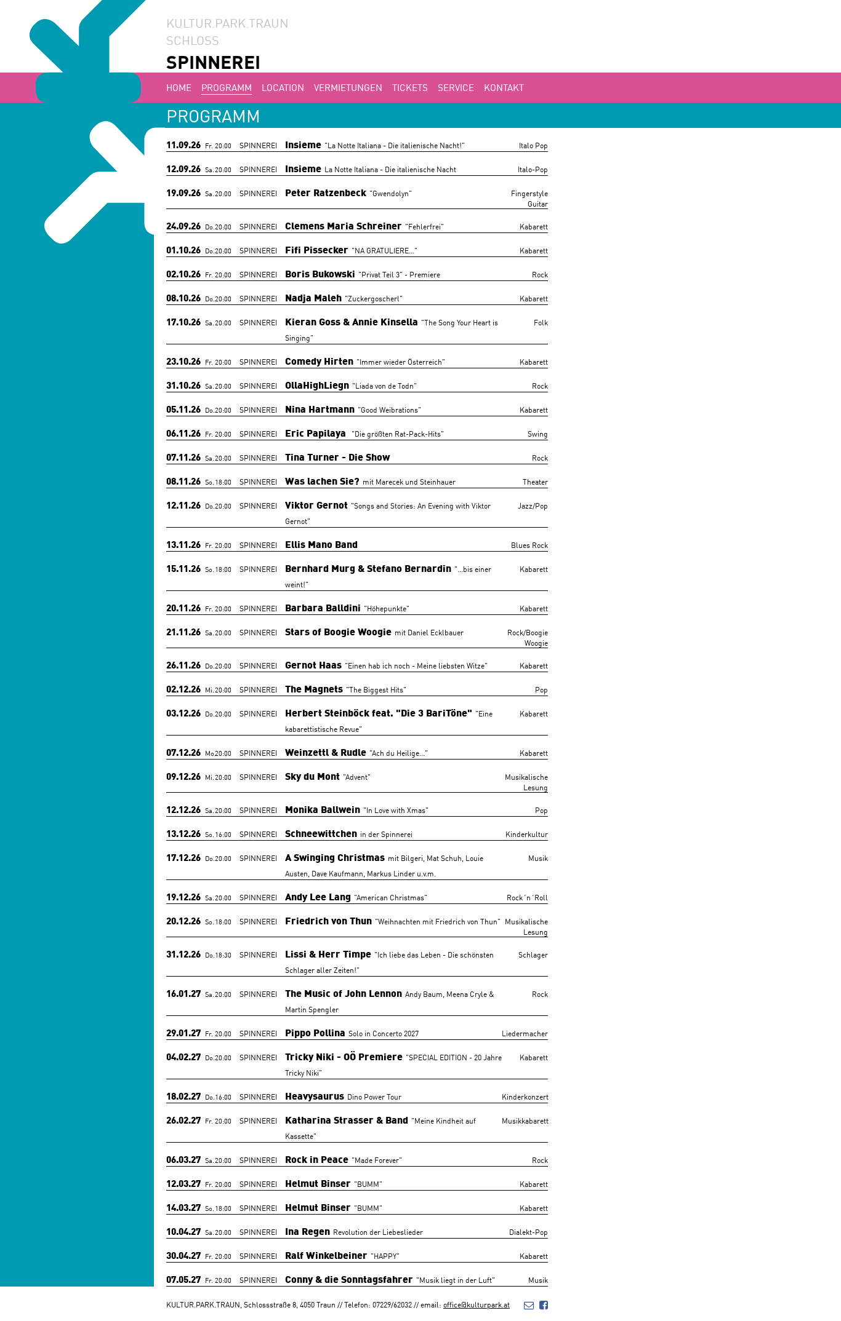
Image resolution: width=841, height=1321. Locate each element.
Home (178, 87)
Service (456, 87)
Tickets (410, 87)
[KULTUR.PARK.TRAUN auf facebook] (543, 1304)
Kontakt (504, 87)
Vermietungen (348, 87)
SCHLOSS (192, 39)
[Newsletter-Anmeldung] (529, 1304)
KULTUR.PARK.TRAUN (227, 22)
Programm (226, 87)
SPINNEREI (213, 61)
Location (283, 87)
